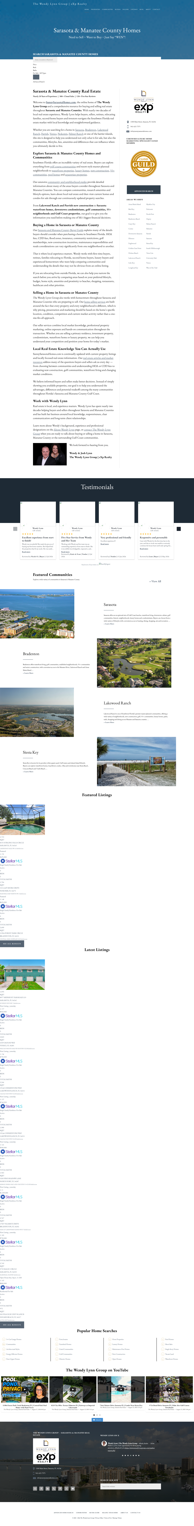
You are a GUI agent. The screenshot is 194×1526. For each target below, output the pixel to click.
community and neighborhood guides (67, 182)
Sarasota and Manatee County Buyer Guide (60, 230)
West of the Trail (151, 268)
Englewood (132, 243)
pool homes (54, 174)
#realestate (154, 1465)
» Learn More (112, 623)
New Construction (117, 1354)
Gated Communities (64, 1349)
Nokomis (62, 133)
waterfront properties (63, 170)
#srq (145, 1465)
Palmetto (149, 229)
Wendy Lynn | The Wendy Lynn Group (122, 1440)
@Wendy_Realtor (143, 1441)
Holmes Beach (133, 253)
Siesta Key (149, 243)
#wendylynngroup (118, 1465)
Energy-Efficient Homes (12, 1354)
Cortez (130, 229)
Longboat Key (133, 268)
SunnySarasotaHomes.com (61, 102)
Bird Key (131, 209)
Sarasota (79, 129)
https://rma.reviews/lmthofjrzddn (119, 1458)
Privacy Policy (99, 1521)
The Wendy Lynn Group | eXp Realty (60, 3)
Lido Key (131, 263)
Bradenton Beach (134, 219)
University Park (151, 258)
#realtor (127, 1465)
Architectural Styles (11, 1349)
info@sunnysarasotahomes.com (141, 131)
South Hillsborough (153, 248)
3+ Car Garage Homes (12, 1339)
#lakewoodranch (113, 1468)
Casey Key (131, 224)
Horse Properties (116, 1339)
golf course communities (63, 166)
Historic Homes (63, 1359)
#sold (109, 1465)
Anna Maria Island (134, 204)
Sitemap (115, 1521)
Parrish (44, 133)
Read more (26, 552)
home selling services (94, 301)
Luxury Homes (115, 1344)
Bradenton (90, 129)
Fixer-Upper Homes (11, 1359)
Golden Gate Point (134, 248)
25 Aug (152, 1441)
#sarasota (133, 1465)
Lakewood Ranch (134, 258)
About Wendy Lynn (64, 429)
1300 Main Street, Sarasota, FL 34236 (143, 122)
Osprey (148, 219)
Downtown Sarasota (135, 233)
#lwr (148, 1465)
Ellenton (131, 238)
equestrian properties (76, 174)
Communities (9, 1344)
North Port (150, 214)
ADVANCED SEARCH (143, 191)
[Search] (36, 77)
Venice (53, 133)
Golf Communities (64, 1354)
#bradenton (140, 1465)
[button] (179, 529)
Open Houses (115, 1359)
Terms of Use (108, 1521)
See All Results (12, 944)
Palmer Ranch (76, 133)
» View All (155, 581)
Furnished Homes (63, 1344)
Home (120, 1521)
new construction (100, 170)
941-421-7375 (135, 126)
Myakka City (150, 204)
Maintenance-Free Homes (119, 1349)
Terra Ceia (149, 253)
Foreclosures (62, 1339)
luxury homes (82, 170)
